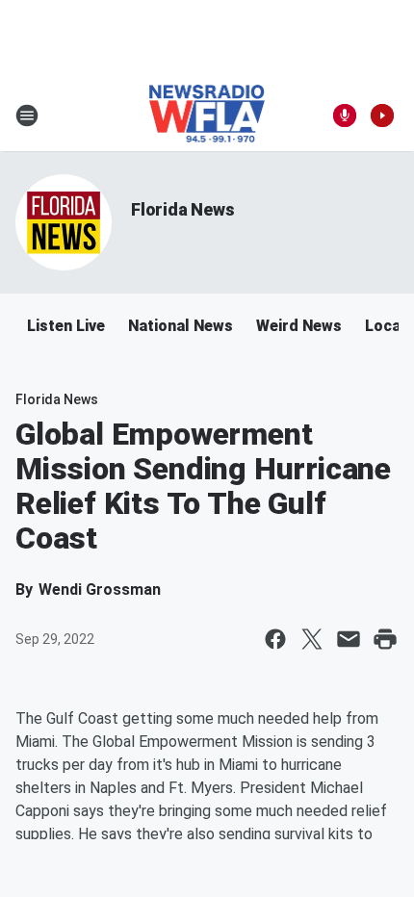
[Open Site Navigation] (27, 115)
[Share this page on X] (311, 639)
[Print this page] (385, 639)
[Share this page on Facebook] (275, 639)
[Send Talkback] (344, 115)
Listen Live (66, 326)
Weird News (299, 326)
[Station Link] (207, 115)
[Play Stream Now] (382, 115)
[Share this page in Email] (348, 639)
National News (180, 326)
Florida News (183, 209)
